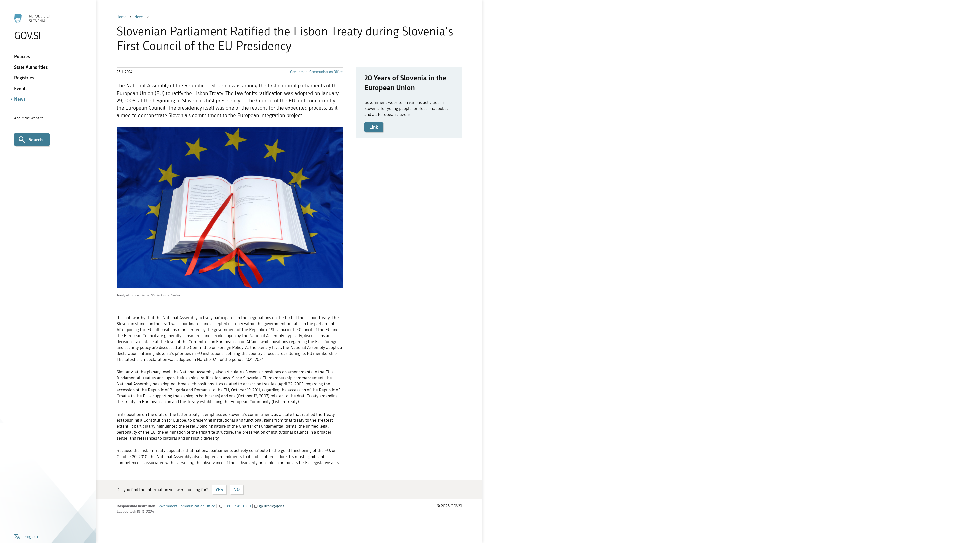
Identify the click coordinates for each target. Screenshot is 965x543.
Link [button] (373, 127)
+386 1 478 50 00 (237, 506)
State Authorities (31, 67)
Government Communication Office (316, 72)
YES (219, 489)
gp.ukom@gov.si (272, 506)
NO (236, 489)
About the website (29, 118)
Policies (22, 56)
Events (20, 88)
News (19, 99)
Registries (24, 77)
